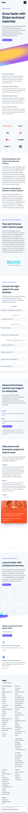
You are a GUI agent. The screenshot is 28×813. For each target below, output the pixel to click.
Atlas (3, 690)
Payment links (5, 720)
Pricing (3, 688)
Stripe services (17, 265)
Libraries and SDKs (19, 762)
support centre (6, 300)
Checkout (4, 697)
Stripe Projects (18, 764)
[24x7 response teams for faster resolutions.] (14, 319)
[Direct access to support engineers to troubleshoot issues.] (22, 310)
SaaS (16, 711)
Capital (3, 696)
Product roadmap (19, 772)
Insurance (17, 724)
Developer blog (18, 766)
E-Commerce (18, 696)
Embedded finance (19, 697)
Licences (4, 788)
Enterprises (18, 688)
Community (5, 777)
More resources (6, 794)
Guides (4, 772)
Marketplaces (18, 705)
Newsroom (17, 775)
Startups (17, 690)
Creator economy (19, 715)
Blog (3, 775)
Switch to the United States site (10, 809)
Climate (4, 699)
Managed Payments (7, 718)
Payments (6, 497)
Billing (3, 694)
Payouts (4, 724)
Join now (4, 668)
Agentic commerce (19, 692)
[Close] (25, 806)
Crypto (3, 703)
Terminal (4, 734)
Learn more (6, 584)
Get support (5, 799)
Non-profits (18, 729)
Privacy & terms (6, 783)
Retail (16, 735)
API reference (18, 757)
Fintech (17, 717)
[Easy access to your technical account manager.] (13, 366)
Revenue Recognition (7, 728)
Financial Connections (7, 709)
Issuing (3, 715)
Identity (4, 711)
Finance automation (19, 699)
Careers (17, 774)
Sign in (4, 650)
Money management (20, 707)
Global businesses (19, 701)
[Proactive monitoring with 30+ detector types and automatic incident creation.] (12, 328)
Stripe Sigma (5, 730)
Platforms (17, 709)
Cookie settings (6, 792)
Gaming (17, 718)
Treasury (4, 736)
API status (17, 759)
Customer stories (6, 774)
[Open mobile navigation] (25, 2)
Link (3, 717)
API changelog (18, 760)
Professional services (20, 731)
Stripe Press (18, 777)
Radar (3, 726)
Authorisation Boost (7, 692)
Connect (4, 701)
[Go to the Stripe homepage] (3, 680)
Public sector (18, 733)
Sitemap (4, 790)
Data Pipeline (5, 705)
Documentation (18, 755)
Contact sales (6, 40)
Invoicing (4, 713)
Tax (3, 732)
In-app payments (19, 703)
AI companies (18, 713)
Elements (4, 707)
